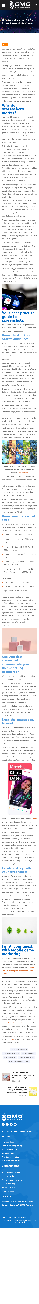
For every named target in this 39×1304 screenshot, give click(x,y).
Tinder (34, 818)
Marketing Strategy (9, 1142)
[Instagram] (7, 1124)
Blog (5, 44)
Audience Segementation (11, 1161)
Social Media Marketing (11, 1172)
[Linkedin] (11, 1124)
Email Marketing (8, 1191)
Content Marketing (28, 1053)
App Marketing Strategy (19, 1049)
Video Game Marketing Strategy (19, 1061)
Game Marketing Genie (16, 1023)
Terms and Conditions (20, 1217)
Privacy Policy (6, 1217)
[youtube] (15, 1124)
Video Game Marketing (26, 1057)
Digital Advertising (9, 1176)
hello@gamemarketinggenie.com (19, 1131)
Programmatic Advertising (12, 1180)
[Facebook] (3, 1124)
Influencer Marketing (9, 1187)
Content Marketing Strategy (12, 1146)
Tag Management (8, 1153)
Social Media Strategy (10, 1149)
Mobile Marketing (8, 1184)
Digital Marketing (9, 1057)
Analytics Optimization (10, 1157)
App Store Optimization (11, 1053)
